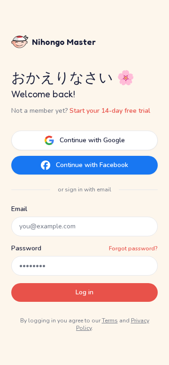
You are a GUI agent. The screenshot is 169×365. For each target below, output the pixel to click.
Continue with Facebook (92, 165)
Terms (110, 320)
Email (19, 208)
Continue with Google (92, 140)
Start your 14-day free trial (109, 110)
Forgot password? (133, 248)
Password (26, 248)
